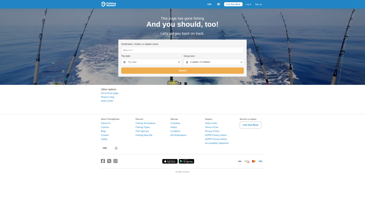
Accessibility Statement (217, 143)
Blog (103, 131)
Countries (175, 123)
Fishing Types (143, 127)
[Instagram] (115, 161)
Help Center (107, 101)
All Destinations (178, 135)
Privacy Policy (212, 131)
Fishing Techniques (145, 123)
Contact (105, 135)
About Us (105, 123)
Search (182, 70)
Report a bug (107, 97)
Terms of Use (211, 127)
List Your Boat (233, 4)
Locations (175, 131)
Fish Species (142, 131)
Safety (104, 139)
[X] (109, 161)
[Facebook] (103, 161)
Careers (105, 127)
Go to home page (109, 93)
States (173, 127)
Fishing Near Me (144, 135)
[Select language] (218, 4)
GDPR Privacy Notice (216, 135)
